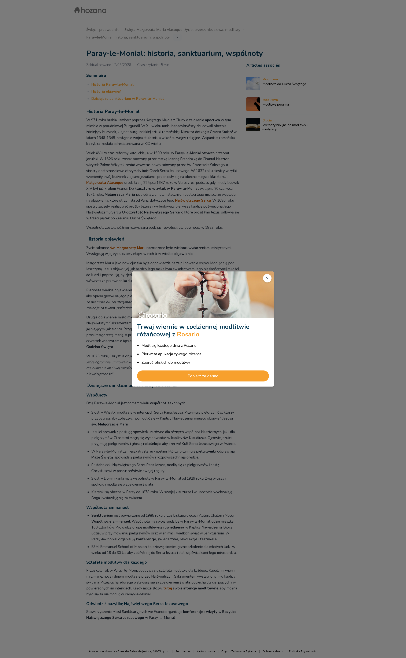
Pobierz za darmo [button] (203, 376)
